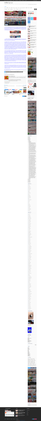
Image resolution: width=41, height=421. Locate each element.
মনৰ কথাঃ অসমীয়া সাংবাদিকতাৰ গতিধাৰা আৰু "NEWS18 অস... (32, 152)
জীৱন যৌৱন (34, 362)
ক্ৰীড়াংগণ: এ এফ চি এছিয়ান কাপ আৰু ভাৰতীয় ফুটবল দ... (32, 174)
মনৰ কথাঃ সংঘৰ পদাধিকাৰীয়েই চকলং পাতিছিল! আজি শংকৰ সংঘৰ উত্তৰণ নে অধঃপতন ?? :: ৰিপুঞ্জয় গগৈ (31, 109)
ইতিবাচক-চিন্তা (32, 361)
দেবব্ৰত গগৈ (29, 260)
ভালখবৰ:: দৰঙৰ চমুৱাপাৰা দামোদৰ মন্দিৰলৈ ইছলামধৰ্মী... (32, 147)
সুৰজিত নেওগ (29, 300)
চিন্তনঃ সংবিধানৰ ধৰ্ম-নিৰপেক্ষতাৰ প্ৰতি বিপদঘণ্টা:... (32, 159)
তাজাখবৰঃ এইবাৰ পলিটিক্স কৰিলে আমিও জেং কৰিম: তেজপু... (32, 161)
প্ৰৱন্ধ (28, 348)
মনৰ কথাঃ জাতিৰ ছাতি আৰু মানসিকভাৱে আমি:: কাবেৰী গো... (32, 167)
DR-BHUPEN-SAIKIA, (12, 23)
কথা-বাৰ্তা (32, 363)
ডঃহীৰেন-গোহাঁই (29, 251)
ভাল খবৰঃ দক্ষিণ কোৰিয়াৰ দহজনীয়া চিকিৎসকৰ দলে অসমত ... (32, 158)
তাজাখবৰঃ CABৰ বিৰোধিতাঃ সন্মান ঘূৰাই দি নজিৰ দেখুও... (32, 143)
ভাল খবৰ (28, 347)
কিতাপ (34, 361)
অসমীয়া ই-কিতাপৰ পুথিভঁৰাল (29, 338)
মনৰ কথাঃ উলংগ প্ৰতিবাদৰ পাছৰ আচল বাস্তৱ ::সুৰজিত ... (32, 172)
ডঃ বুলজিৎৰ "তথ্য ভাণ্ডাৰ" (29, 340)
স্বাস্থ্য (28, 350)
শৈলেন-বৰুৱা (29, 292)
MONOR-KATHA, (18, 23)
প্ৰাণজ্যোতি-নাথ (29, 269)
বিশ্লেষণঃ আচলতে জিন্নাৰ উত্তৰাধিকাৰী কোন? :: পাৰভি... (32, 156)
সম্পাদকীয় (8, 9)
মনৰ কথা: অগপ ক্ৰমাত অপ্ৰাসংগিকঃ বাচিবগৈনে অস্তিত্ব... (32, 176)
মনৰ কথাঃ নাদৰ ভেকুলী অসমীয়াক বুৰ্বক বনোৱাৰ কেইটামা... (32, 153)
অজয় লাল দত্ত (29, 213)
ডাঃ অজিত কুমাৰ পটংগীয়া (30, 253)
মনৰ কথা (28, 350)
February (30, 141)
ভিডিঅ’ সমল (28, 339)
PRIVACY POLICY (16, 0)
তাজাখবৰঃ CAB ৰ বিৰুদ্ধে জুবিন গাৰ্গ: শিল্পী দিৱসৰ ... (32, 162)
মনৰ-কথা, (23, 23)
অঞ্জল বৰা (29, 214)
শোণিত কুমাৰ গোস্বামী (30, 293)
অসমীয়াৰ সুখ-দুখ (8, 3)
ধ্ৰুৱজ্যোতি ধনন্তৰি (29, 265)
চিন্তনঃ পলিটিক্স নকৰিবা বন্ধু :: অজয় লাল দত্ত (32, 157)
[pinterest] (36, 0)
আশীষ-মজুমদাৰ (29, 224)
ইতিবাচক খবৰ (32, 359)
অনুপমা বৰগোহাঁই (29, 217)
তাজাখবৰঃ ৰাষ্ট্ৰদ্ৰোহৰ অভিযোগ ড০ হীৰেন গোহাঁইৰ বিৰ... (32, 169)
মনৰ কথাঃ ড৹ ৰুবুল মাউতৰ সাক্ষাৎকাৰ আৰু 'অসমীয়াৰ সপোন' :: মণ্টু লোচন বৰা (7, 94)
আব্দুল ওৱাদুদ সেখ (29, 223)
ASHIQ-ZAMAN (21, 89)
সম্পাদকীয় (28, 339)
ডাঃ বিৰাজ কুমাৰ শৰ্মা (29, 256)
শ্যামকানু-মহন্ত (29, 294)
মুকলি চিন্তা (29, 204)
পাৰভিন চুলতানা (29, 267)
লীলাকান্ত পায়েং (29, 290)
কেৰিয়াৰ (32, 360)
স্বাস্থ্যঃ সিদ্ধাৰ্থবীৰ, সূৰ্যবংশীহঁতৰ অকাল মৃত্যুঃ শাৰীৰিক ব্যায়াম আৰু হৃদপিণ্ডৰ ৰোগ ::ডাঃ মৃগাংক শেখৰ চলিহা (32, 102)
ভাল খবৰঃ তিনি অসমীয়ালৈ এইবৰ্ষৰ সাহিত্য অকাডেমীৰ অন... (32, 145)
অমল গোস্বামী (29, 219)
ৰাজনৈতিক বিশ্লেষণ (30, 399)
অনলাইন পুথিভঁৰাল (11, 9)
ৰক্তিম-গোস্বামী (29, 302)
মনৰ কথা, (22, 23)
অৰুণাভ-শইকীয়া (29, 221)
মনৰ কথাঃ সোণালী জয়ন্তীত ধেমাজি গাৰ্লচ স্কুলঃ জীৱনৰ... (32, 155)
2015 (28, 180)
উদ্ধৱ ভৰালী (29, 229)
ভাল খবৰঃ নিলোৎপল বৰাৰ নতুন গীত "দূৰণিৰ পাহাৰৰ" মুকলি (21, 415)
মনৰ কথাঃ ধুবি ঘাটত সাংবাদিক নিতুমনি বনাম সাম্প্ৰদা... (32, 151)
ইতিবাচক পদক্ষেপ (29, 361)
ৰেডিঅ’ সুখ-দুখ (29, 341)
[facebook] (33, 0)
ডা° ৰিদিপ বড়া (29, 252)
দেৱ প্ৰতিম (29, 261)
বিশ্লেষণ (28, 349)
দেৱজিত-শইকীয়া (29, 262)
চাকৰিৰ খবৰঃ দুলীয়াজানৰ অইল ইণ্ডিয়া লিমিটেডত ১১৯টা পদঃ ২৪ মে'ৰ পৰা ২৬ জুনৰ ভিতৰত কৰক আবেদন (32, 106)
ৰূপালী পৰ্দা (29, 210)
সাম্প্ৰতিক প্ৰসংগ (29, 208)
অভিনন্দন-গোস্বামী (29, 218)
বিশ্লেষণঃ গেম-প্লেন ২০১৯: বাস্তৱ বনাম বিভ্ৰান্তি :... (32, 165)
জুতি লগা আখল (29, 362)
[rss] (35, 0)
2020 (28, 139)
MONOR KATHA (13, 89)
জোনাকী (30, 363)
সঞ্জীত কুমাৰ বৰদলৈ (29, 296)
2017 (28, 179)
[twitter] (34, 0)
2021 (28, 138)
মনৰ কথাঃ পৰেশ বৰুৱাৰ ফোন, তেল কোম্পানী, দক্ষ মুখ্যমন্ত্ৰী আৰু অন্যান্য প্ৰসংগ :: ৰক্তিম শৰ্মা (32, 129)
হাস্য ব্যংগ (28, 352)
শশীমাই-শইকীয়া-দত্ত (30, 291)
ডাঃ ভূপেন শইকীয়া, (21, 23)
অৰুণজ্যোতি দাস (29, 220)
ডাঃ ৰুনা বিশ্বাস (29, 258)
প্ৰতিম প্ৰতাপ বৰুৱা (29, 268)
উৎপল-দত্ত (29, 230)
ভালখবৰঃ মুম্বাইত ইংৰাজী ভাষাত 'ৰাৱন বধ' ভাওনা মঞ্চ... (32, 166)
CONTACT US (23, 0)
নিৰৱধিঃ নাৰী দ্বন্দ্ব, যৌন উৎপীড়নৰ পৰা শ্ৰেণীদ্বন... (32, 177)
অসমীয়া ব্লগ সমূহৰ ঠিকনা (29, 335)
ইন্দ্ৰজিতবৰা (29, 227)
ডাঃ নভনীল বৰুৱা (29, 255)
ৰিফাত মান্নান (29, 305)
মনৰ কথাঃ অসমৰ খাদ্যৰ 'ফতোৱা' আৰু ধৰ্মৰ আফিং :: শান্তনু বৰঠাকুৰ (15, 94)
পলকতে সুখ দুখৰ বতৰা (30, 379)
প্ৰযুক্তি (28, 363)
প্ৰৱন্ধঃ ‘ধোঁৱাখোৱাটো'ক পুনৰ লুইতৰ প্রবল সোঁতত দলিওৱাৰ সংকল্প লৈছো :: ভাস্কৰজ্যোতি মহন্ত (32, 126)
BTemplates (21, 420)
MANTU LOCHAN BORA (6, 89)
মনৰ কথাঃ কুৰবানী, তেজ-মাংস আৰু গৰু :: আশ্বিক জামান (22, 94)
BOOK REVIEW (10, 0)
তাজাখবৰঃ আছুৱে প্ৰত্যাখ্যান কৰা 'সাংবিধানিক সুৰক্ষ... (32, 171)
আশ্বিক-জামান (29, 225)
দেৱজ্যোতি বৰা (29, 263)
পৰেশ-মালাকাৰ (29, 270)
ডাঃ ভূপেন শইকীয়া (29, 257)
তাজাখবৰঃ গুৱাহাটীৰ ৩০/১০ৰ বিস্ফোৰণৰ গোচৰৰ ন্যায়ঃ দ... (32, 146)
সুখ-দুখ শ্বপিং (26, 0)
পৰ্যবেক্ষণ (34, 359)
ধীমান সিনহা (29, 264)
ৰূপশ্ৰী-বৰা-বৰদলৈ (29, 308)
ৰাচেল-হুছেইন (29, 304)
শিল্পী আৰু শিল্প (29, 205)
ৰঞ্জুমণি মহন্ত (29, 303)
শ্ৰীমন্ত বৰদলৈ (29, 295)
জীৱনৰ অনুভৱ (29, 360)
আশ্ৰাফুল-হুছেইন (29, 226)
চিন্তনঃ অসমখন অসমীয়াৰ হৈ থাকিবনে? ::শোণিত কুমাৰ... (32, 170)
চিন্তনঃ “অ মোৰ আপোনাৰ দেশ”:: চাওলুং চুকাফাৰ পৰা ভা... (32, 150)
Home (5, 6)
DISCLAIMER (20, 0)
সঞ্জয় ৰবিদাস (29, 297)
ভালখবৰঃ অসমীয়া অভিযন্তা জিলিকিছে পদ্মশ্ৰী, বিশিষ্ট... (32, 148)
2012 (28, 182)
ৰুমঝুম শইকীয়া (29, 307)
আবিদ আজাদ (29, 222)
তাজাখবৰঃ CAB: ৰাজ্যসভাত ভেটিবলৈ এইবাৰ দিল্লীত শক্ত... (32, 154)
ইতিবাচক (33, 363)
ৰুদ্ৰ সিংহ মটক (29, 306)
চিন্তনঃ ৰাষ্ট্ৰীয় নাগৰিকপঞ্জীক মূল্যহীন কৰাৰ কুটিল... (32, 149)
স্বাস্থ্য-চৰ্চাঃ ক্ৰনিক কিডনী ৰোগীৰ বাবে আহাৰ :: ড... (32, 175)
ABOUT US (13, 0)
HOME (8, 0)
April (29, 140)
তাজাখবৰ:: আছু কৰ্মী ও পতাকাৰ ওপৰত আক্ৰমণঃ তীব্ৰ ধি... (32, 144)
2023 (28, 137)
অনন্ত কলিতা (29, 215)
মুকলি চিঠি (29, 71)
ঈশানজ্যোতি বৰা (29, 228)
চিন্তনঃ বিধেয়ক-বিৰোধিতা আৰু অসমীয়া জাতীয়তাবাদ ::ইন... (32, 173)
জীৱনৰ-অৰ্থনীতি (32, 362)
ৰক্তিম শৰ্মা (29, 301)
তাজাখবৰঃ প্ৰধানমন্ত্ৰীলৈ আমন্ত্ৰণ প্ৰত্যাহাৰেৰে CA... (32, 163)
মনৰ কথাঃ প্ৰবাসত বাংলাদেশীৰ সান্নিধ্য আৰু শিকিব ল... (32, 160)
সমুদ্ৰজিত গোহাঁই (29, 298)
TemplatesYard (23, 420)
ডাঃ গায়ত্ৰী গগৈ (29, 254)
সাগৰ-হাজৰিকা (29, 299)
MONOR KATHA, (15, 23)
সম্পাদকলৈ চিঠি (29, 206)
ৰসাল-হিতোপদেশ (29, 209)
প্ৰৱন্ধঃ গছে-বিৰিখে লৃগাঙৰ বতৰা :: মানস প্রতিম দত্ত (33, 28)
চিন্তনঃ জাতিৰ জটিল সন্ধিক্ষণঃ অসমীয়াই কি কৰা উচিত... (32, 168)
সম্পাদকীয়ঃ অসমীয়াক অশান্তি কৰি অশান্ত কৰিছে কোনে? (32, 164)
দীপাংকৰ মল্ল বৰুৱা (29, 259)
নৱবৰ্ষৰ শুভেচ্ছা (30, 178)
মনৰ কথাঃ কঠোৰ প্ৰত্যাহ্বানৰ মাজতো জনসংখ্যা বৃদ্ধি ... (32, 142)
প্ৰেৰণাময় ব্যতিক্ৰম (6, 9)
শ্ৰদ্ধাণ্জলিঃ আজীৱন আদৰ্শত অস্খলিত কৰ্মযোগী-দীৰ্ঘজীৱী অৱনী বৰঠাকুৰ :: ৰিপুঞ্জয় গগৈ (31, 390)
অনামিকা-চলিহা (29, 216)
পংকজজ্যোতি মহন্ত (29, 266)
